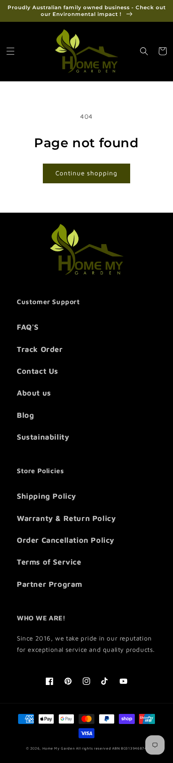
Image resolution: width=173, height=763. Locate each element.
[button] (10, 51)
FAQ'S (28, 327)
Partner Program (49, 584)
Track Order (40, 349)
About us (34, 392)
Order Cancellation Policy (66, 540)
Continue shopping (86, 173)
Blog (25, 415)
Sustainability (43, 436)
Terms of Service (49, 561)
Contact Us (37, 371)
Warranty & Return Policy (66, 518)
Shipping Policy (46, 496)
